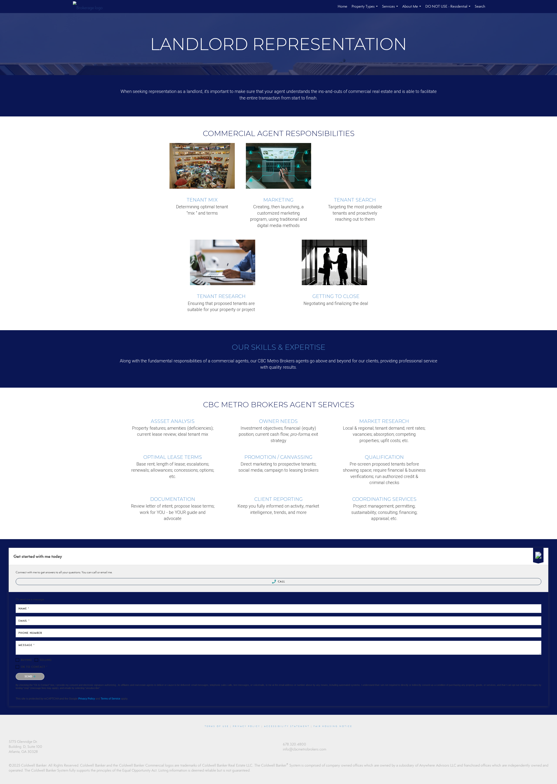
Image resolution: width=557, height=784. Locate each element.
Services (391, 8)
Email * (24, 620)
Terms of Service (110, 698)
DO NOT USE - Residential (448, 8)
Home (342, 6)
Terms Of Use (217, 726)
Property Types (365, 8)
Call (281, 581)
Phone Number (30, 632)
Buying (26, 659)
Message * (26, 645)
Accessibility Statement (287, 726)
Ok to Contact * (34, 666)
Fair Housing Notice (333, 726)
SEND (29, 676)
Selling (46, 659)
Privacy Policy (86, 698)
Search (480, 6)
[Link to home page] (90, 6)
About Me (412, 8)
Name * (23, 608)
